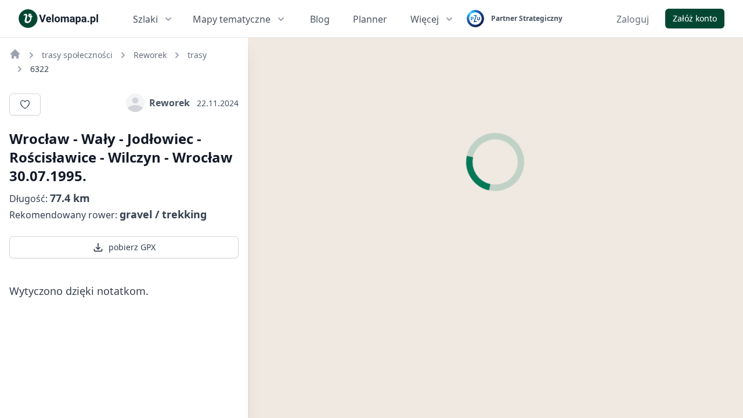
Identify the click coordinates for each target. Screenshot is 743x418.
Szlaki (145, 19)
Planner (370, 19)
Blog (320, 19)
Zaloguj (632, 19)
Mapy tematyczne (231, 19)
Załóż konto (695, 18)
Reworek (169, 102)
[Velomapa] (15, 54)
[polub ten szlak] (25, 104)
